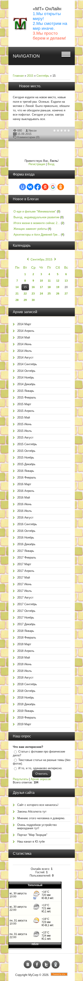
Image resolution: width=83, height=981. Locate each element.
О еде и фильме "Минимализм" (35, 211)
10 (41, 280)
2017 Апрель (25, 571)
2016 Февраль (26, 477)
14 (17, 287)
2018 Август (25, 677)
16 (33, 287)
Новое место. (30, 86)
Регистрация (37, 164)
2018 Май (23, 657)
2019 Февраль (26, 717)
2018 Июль (24, 671)
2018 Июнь (24, 664)
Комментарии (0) (28, 137)
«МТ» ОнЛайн (47, 8)
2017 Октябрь (26, 611)
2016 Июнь (24, 504)
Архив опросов (41, 779)
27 (66, 293)
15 (25, 287)
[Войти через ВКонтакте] (30, 187)
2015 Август (25, 437)
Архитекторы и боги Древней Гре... (37, 234)
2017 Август (25, 597)
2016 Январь (25, 470)
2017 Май (23, 577)
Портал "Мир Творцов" (32, 835)
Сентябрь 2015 (41, 259)
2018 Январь (25, 631)
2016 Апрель (25, 491)
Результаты (20, 779)
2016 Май (23, 497)
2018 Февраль (26, 637)
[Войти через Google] (52, 186)
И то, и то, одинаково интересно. (40, 768)
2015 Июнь (24, 424)
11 (49, 280)
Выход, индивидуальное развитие (36, 217)
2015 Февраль (26, 397)
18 (49, 287)
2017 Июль (24, 591)
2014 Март (24, 324)
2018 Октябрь (26, 691)
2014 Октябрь (26, 370)
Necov (33, 130)
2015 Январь (25, 390)
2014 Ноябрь (25, 377)
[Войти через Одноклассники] (60, 187)
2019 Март (24, 724)
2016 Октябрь (26, 531)
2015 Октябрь (26, 450)
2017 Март (24, 564)
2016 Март (24, 484)
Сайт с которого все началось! (37, 805)
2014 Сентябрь (27, 364)
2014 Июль (24, 350)
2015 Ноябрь (25, 457)
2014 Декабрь (26, 384)
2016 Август (25, 517)
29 (25, 300)
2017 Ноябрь (25, 617)
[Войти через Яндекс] (45, 187)
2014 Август (25, 357)
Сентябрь (43, 75)
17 (41, 287)
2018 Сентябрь (27, 684)
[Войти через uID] (22, 187)
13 (66, 280)
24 (41, 293)
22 (25, 293)
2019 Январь (25, 711)
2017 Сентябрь (27, 604)
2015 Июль (24, 430)
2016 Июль (24, 511)
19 (57, 287)
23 (33, 293)
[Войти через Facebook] (37, 187)
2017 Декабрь (26, 624)
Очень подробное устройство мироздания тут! (37, 826)
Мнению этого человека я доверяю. (41, 818)
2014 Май (23, 337)
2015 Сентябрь (27, 444)
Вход (51, 164)
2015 (30, 75)
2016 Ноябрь (25, 537)
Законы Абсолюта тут (31, 811)
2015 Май (23, 417)
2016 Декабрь (26, 544)
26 (57, 293)
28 (17, 300)
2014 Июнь (24, 344)
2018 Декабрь (26, 704)
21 (17, 293)
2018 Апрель (25, 651)
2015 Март (24, 404)
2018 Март (24, 644)
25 (49, 293)
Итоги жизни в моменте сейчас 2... (37, 223)
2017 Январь (25, 551)
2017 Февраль (26, 557)
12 (57, 280)
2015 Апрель (25, 410)
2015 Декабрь (26, 464)
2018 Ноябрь (25, 697)
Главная (18, 75)
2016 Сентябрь (27, 524)
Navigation (26, 56)
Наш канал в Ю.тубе (31, 841)
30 (33, 300)
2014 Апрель (25, 330)
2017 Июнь (24, 584)
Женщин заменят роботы (30, 228)
